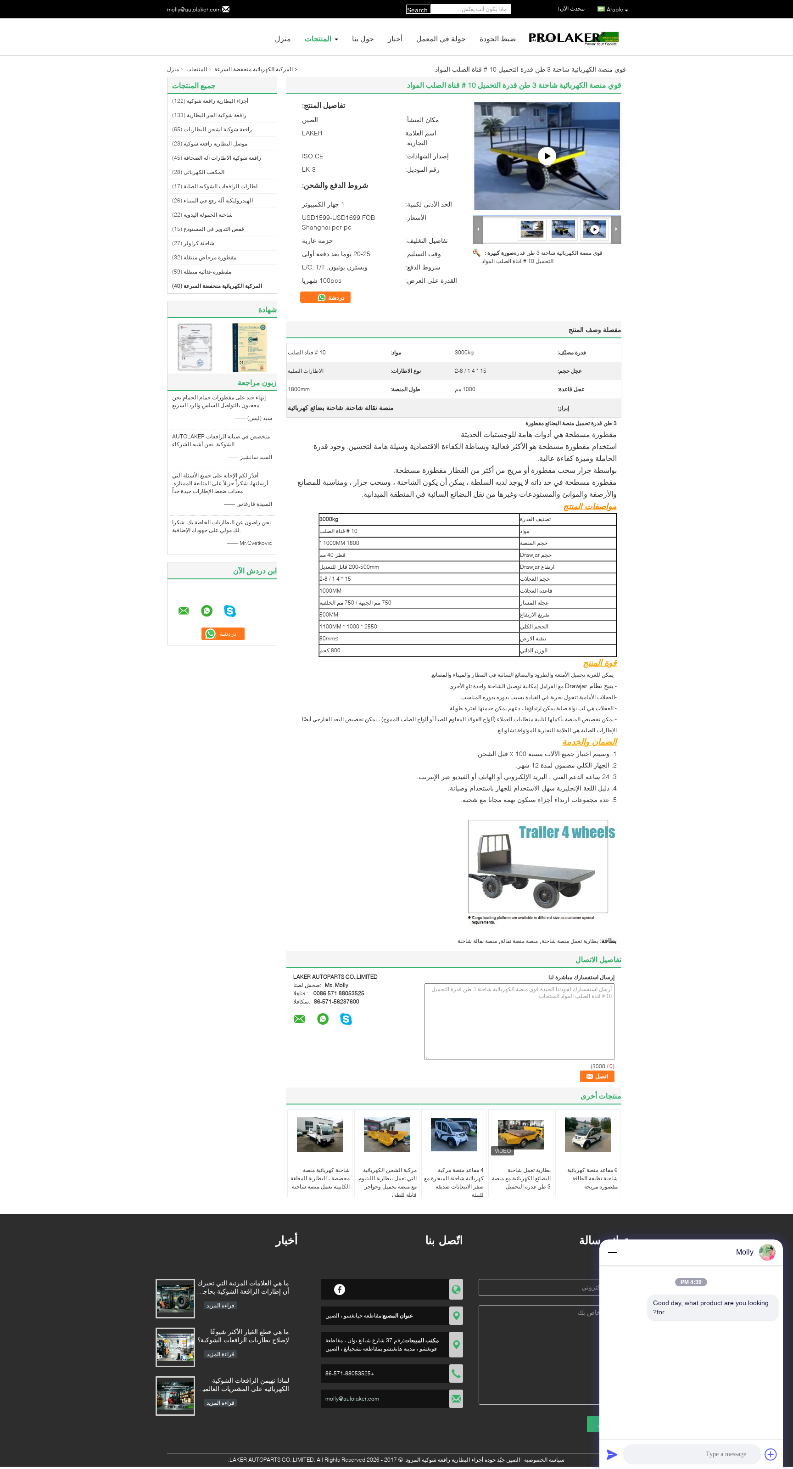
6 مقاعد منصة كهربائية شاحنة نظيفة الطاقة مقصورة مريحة (592, 1178)
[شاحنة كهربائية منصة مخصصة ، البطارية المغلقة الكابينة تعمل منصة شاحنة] (320, 1135)
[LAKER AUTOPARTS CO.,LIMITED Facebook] (340, 1288)
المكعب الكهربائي (204, 171)
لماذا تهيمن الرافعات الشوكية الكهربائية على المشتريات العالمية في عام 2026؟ (244, 1385)
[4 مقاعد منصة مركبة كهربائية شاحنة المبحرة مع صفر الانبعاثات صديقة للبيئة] (454, 1135)
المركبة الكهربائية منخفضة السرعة (253, 69)
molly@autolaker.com (194, 9)
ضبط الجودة (498, 38)
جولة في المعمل (441, 38)
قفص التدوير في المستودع (214, 228)
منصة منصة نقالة (519, 940)
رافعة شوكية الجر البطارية (216, 115)
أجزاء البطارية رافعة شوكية (217, 100)
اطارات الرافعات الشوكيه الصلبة (220, 186)
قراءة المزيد (221, 1305)
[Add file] (771, 1454)
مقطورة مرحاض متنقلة (210, 257)
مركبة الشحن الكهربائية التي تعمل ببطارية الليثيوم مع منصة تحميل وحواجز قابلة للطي (387, 1182)
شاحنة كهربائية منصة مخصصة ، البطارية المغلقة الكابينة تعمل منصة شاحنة (320, 1178)
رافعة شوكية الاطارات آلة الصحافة (222, 157)
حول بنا (363, 38)
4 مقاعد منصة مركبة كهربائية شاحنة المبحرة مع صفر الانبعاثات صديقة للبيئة (454, 1182)
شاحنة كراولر (199, 243)
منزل (283, 38)
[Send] (612, 1454)
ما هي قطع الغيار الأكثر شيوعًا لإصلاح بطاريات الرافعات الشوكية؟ (243, 1336)
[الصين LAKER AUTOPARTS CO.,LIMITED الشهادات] (195, 346)
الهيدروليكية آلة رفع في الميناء (218, 200)
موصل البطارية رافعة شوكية (215, 143)
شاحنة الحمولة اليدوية (208, 214)
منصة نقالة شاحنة (477, 940)
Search (417, 10)
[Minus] (612, 1252)
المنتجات (318, 38)
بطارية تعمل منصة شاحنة (570, 940)
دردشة (335, 297)
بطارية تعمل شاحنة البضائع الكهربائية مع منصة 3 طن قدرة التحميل (521, 1178)
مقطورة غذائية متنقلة (207, 271)
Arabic (615, 9)
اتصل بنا (542, 38)
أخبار (395, 38)
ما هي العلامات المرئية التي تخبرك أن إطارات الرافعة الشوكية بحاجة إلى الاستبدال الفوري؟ (243, 1288)
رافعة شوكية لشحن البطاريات (218, 129)
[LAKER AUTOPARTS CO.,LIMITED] (478, 229)
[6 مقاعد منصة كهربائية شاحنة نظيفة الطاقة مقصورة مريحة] (588, 1135)
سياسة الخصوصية (544, 1459)
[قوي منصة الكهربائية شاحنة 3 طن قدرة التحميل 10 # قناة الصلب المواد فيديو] (547, 156)
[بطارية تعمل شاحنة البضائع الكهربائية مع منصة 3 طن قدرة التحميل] (521, 1135)
